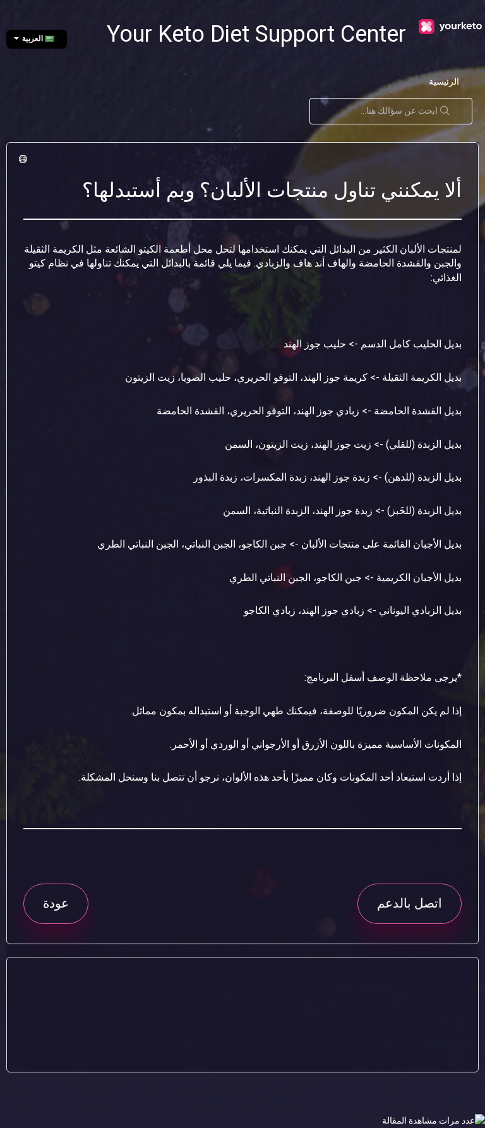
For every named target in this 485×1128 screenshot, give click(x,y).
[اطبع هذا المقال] (25, 160)
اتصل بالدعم (409, 903)
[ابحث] (448, 111)
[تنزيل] (266, 565)
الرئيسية (444, 81)
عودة (56, 903)
